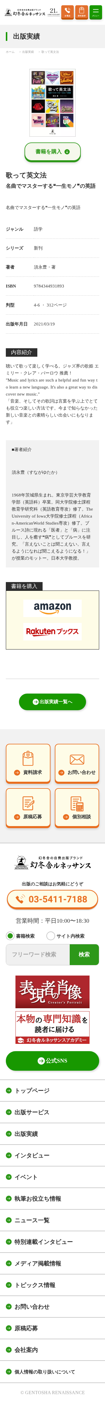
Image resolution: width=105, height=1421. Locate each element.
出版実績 (26, 1134)
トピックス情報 (35, 1285)
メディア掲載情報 (38, 1263)
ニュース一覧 (32, 1220)
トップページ (32, 1090)
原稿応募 (26, 1328)
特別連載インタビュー (44, 1242)
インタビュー (32, 1155)
